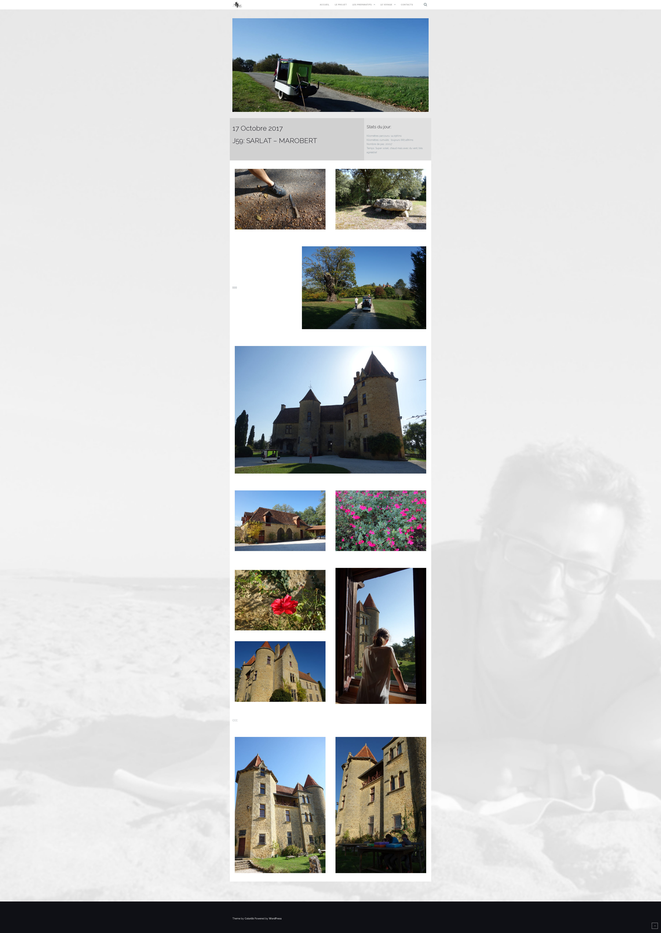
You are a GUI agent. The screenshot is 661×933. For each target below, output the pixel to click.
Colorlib (249, 918)
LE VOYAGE (386, 5)
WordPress (275, 918)
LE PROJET (341, 5)
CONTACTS (407, 5)
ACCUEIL (324, 5)
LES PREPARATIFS (362, 5)
